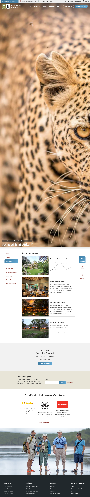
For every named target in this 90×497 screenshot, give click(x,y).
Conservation (53, 488)
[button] (48, 265)
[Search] (62, 6)
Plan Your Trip (74, 493)
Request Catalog (81, 6)
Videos (72, 486)
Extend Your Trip (10, 265)
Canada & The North (30, 496)
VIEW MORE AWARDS (45, 422)
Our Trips (52, 486)
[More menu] (57, 6)
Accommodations (28, 240)
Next (62, 382)
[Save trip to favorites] (32, 244)
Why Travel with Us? (55, 493)
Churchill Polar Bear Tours (32, 486)
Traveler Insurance (75, 496)
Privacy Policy (70, 382)
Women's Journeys (8, 491)
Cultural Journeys (8, 493)
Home (4, 240)
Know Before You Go (11, 283)
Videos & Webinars (10, 280)
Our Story (52, 491)
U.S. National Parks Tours (32, 491)
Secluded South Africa (18, 240)
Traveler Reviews (10, 268)
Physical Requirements (11, 272)
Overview (8, 253)
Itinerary (8, 257)
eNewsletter (68, 6)
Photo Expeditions (8, 488)
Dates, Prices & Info (10, 276)
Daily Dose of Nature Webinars (78, 488)
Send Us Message (45, 363)
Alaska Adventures (30, 493)
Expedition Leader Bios (56, 496)
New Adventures (8, 486)
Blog (72, 491)
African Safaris (10, 240)
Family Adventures (8, 496)
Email (46, 379)
